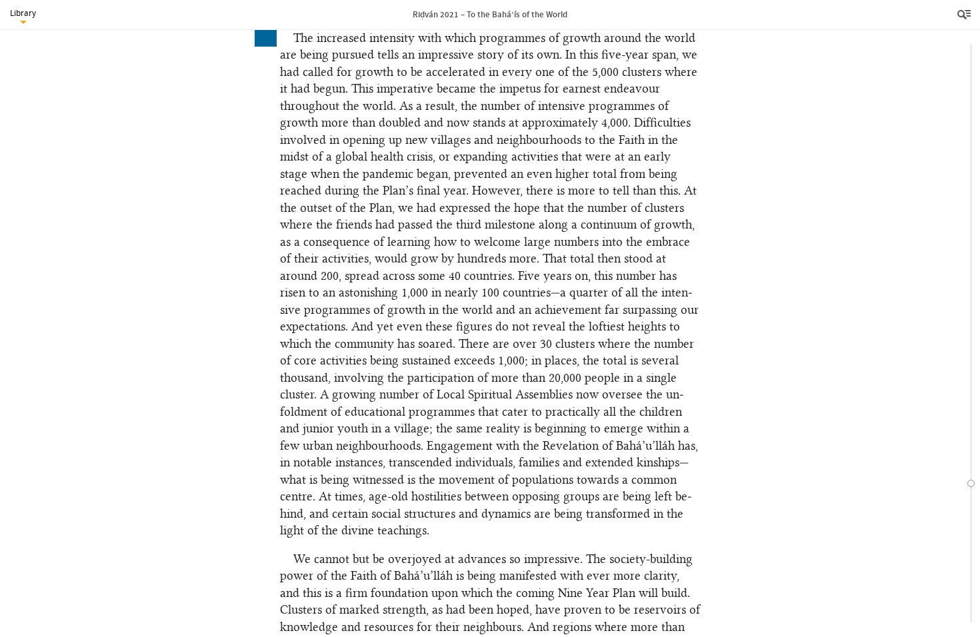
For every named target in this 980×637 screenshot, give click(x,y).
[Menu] (965, 14)
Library (23, 13)
